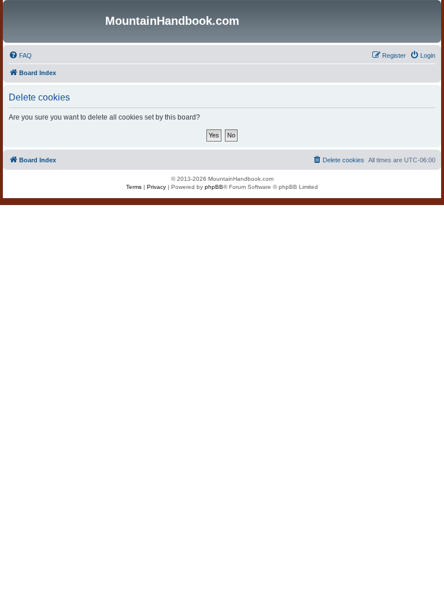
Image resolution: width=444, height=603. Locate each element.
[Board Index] (55, 21)
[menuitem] (20, 55)
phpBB (214, 187)
